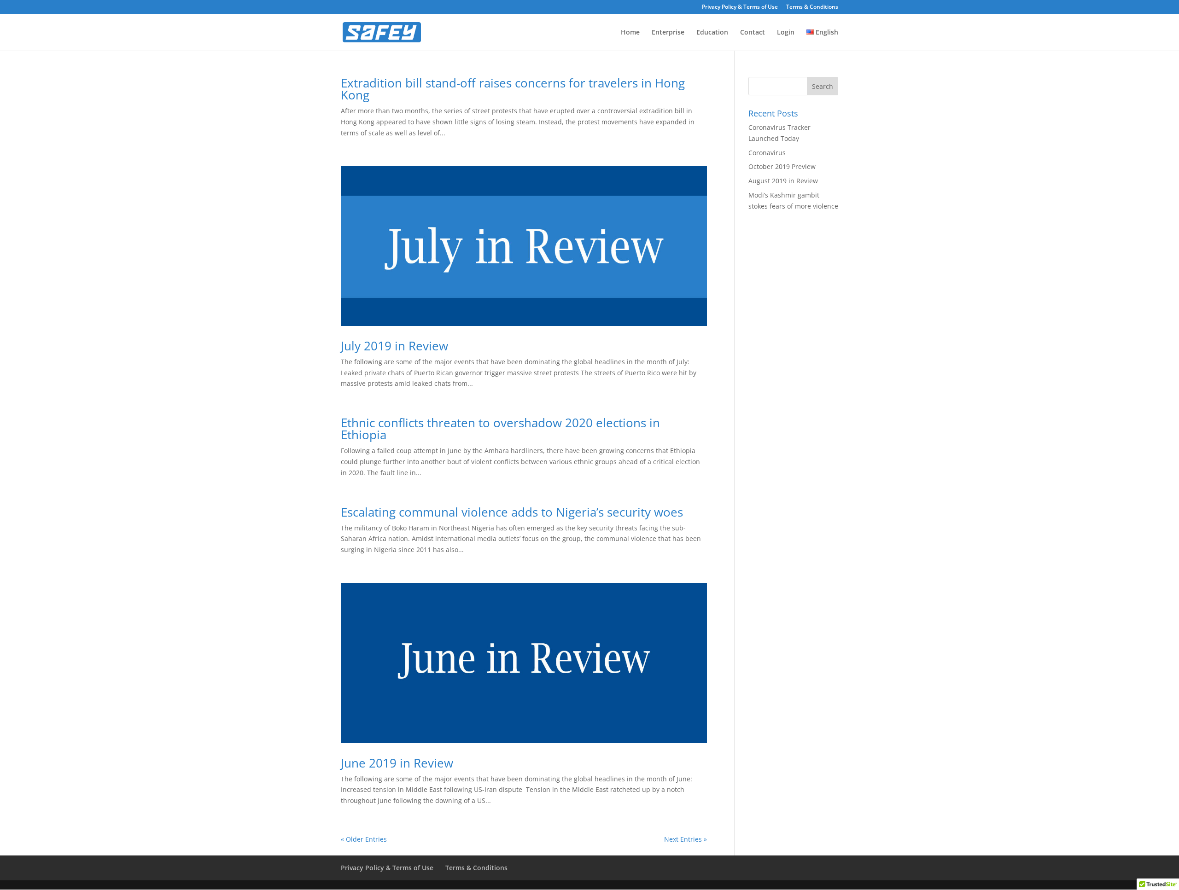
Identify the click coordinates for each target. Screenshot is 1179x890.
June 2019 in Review (397, 763)
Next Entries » (685, 839)
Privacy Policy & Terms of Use (740, 7)
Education (712, 32)
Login (785, 32)
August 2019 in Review (783, 180)
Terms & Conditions (812, 7)
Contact (752, 32)
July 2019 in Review (394, 345)
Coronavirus (767, 152)
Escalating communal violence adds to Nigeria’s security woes (512, 512)
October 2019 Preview (782, 166)
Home (630, 32)
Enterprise (668, 32)
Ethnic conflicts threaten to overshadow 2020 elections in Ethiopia (500, 428)
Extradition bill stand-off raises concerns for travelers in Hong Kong (513, 89)
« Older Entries (364, 839)
